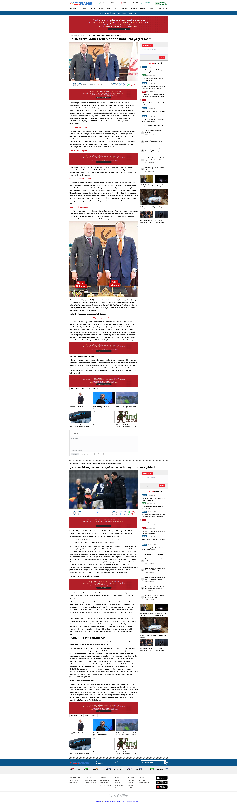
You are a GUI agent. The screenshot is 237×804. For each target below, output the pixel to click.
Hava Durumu (106, 769)
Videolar (134, 8)
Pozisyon (94, 715)
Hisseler (129, 769)
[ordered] (92, 454)
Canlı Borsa (103, 777)
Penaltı (87, 715)
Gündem (92, 8)
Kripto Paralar (162, 769)
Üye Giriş (141, 777)
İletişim (105, 801)
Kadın (115, 8)
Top (100, 715)
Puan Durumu (118, 769)
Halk (83, 388)
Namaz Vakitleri (82, 769)
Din (119, 13)
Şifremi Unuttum (144, 782)
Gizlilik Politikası (111, 801)
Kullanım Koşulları (130, 801)
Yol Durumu (150, 769)
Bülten (113, 13)
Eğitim (124, 13)
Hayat (130, 13)
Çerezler (119, 801)
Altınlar (117, 777)
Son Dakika (72, 8)
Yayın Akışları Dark (90, 780)
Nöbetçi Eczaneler (90, 782)
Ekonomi (101, 8)
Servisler (83, 8)
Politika (136, 13)
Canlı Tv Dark (88, 777)
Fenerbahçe (74, 715)
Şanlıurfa (95, 388)
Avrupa (107, 13)
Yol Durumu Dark (74, 780)
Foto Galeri (124, 8)
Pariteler (139, 769)
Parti (88, 388)
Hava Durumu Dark (75, 777)
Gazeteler (152, 8)
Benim (77, 388)
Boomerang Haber (74, 35)
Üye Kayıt (142, 780)
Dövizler (117, 780)
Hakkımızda (99, 801)
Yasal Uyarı (138, 801)
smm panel (88, 788)
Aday (72, 388)
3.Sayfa (101, 13)
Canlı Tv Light (73, 782)
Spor (108, 8)
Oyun (81, 715)
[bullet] (94, 454)
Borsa (71, 769)
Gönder (75, 454)
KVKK (123, 801)
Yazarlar (142, 8)
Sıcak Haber (131, 788)
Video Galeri (131, 780)
